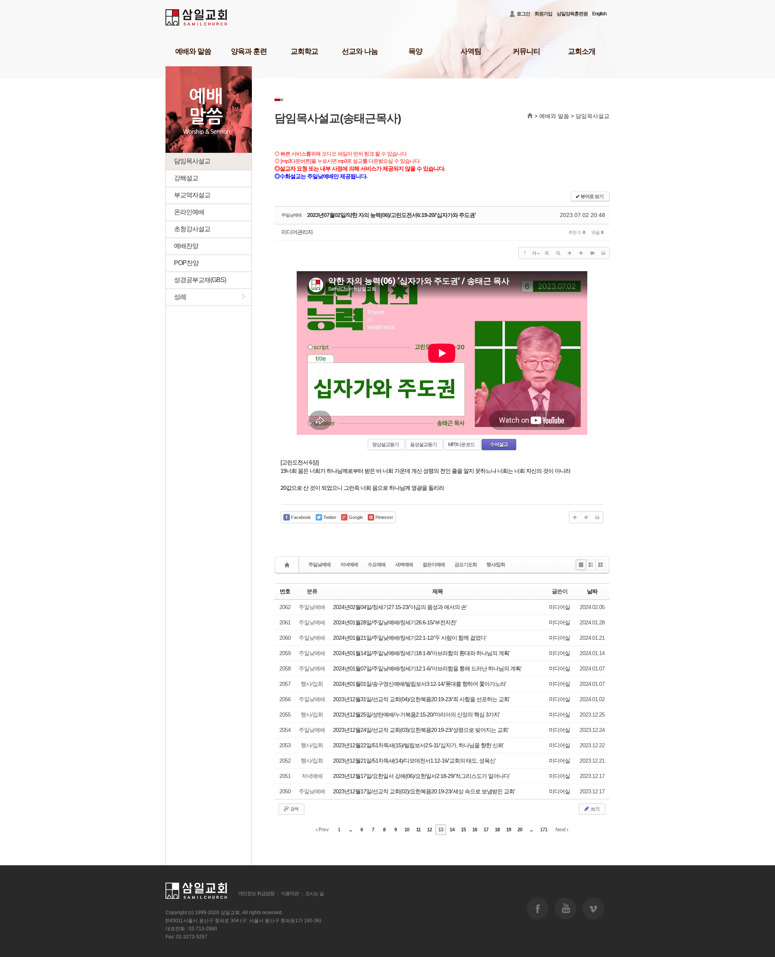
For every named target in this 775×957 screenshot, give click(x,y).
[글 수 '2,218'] (288, 565)
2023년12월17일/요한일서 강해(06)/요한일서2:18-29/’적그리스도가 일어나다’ (421, 776)
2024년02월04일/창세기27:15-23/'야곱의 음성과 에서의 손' (400, 607)
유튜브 (565, 908)
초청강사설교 (192, 229)
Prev (323, 830)
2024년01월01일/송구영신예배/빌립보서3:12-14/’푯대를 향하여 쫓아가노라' (419, 684)
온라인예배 (189, 212)
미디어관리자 (297, 232)
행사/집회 (495, 564)
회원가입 (543, 14)
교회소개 (581, 51)
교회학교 (304, 51)
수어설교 (499, 444)
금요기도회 (466, 564)
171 (543, 830)
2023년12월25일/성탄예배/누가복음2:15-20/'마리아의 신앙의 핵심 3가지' (416, 714)
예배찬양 (186, 245)
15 (463, 830)
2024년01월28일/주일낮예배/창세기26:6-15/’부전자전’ (395, 622)
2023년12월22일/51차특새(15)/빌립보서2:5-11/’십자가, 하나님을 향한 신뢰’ (418, 745)
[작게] (558, 253)
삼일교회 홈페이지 (196, 17)
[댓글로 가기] (592, 253)
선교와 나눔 (360, 51)
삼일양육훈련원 (572, 14)
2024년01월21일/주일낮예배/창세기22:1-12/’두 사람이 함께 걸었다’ (409, 637)
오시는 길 (314, 893)
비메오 (593, 908)
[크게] (547, 253)
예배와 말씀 (193, 51)
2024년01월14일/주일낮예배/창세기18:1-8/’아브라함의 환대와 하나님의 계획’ (421, 653)
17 (486, 830)
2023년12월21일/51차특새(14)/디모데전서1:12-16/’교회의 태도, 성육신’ (414, 760)
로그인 (523, 14)
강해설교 (186, 178)
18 (497, 830)
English (599, 14)
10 (406, 830)
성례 (176, 296)
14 (452, 830)
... (350, 830)
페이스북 (538, 908)
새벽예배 (404, 564)
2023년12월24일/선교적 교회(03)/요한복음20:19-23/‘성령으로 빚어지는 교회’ (421, 730)
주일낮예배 (319, 564)
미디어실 (559, 607)
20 (519, 830)
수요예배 (376, 564)
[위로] (569, 253)
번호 (285, 591)
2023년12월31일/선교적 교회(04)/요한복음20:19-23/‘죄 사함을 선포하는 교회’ (421, 699)
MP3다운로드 (461, 444)
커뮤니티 (526, 51)
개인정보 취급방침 (256, 893)
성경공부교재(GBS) (200, 279)
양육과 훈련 (249, 51)
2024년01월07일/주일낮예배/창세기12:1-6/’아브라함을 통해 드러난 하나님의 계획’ (427, 668)
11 (418, 830)
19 (508, 830)
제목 (437, 591)
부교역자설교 (192, 195)
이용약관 (290, 893)
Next (561, 830)
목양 (415, 51)
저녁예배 (349, 564)
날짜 (592, 591)
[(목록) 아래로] (580, 253)
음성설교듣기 (423, 444)
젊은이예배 (434, 564)
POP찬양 (186, 262)
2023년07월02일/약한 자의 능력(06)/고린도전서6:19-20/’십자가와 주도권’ (391, 215)
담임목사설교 (192, 161)
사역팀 (471, 51)
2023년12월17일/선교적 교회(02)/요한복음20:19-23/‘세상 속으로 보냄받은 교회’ (424, 791)
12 (429, 830)
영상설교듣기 (385, 444)
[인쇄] (603, 253)
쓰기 (594, 809)
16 (474, 830)
